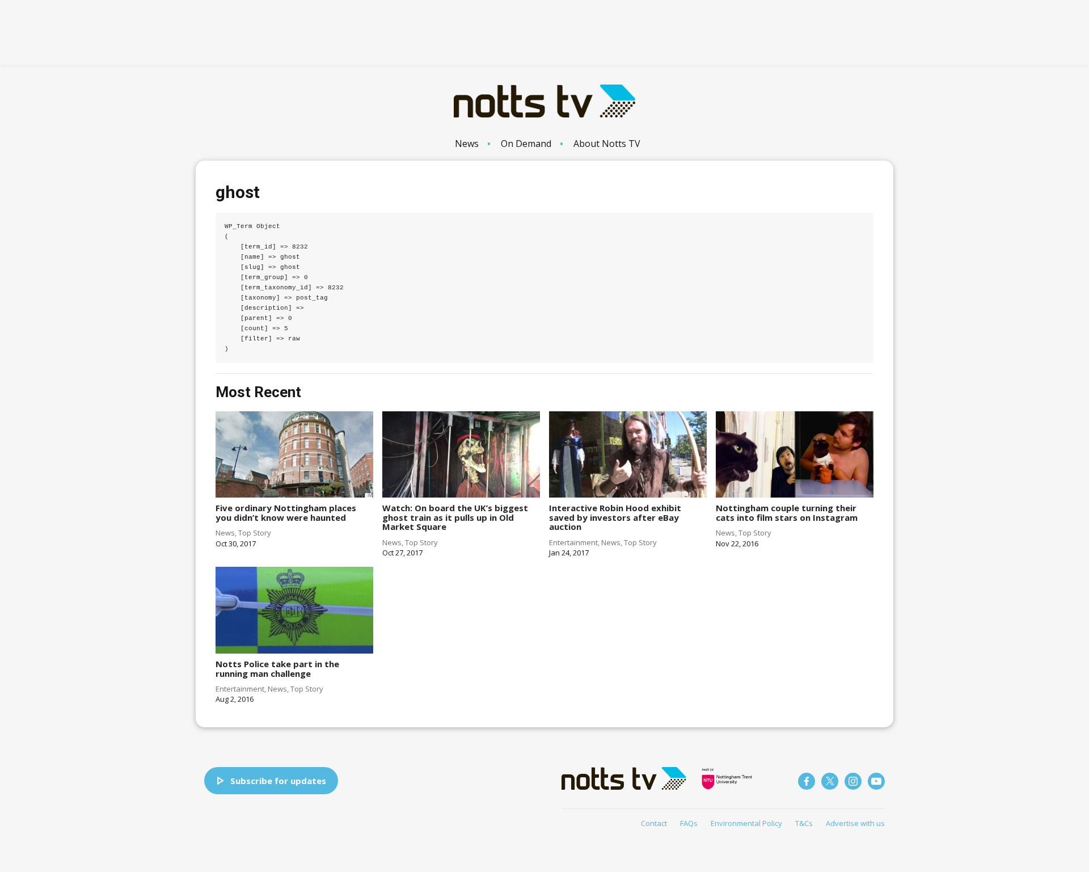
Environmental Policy (746, 823)
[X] (829, 781)
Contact (654, 823)
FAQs (689, 823)
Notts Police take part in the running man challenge (277, 668)
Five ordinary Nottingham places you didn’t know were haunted (286, 512)
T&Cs (804, 823)
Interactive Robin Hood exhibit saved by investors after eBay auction (615, 517)
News (467, 143)
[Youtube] (876, 781)
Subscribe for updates (278, 780)
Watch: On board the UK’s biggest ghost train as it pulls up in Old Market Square (455, 517)
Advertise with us (855, 823)
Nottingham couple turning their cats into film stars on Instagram (787, 512)
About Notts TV (606, 143)
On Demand (526, 143)
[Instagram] (853, 781)
